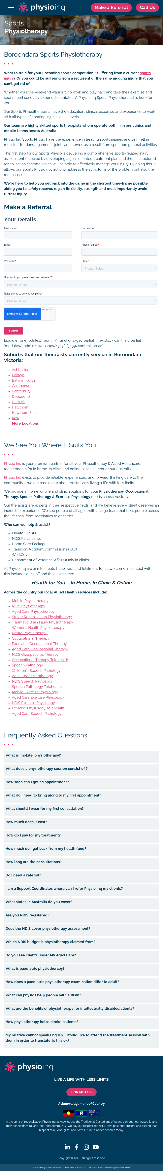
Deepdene (21, 397)
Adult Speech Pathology (32, 676)
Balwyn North (23, 380)
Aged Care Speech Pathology (37, 714)
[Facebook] (77, 1147)
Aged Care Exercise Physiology (38, 697)
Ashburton (20, 370)
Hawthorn (20, 407)
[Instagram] (86, 1147)
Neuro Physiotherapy (30, 633)
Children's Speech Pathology (36, 671)
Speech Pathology (27, 665)
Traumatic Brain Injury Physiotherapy (42, 622)
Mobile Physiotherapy (30, 601)
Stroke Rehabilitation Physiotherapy (42, 617)
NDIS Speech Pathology (32, 681)
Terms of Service (54, 1168)
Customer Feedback (94, 1168)
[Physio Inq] (41, 7)
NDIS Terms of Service (73, 1168)
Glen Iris (18, 402)
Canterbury (21, 391)
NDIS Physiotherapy (28, 606)
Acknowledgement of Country (117, 1168)
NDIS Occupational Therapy (35, 654)
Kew (15, 418)
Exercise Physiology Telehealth (38, 708)
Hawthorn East (24, 413)
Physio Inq (12, 464)
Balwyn (18, 375)
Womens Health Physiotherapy (38, 628)
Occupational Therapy (30, 638)
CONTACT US (81, 1092)
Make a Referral (111, 7)
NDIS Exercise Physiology (33, 703)
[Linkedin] (67, 1147)
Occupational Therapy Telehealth (40, 660)
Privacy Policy (39, 1168)
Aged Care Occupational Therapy (40, 649)
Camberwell (22, 386)
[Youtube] (96, 1147)
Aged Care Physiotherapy (33, 612)
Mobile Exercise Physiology (35, 692)
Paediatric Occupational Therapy (39, 644)
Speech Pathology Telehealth (37, 687)
